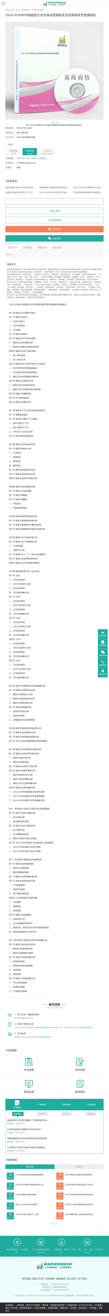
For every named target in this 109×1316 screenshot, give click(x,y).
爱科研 (45, 1305)
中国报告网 (72, 1305)
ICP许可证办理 (85, 1305)
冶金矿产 (42, 1113)
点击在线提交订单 (86, 1027)
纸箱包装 (83, 1308)
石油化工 (67, 1113)
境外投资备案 (26, 1308)
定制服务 (50, 1278)
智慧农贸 (64, 1308)
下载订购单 (54, 210)
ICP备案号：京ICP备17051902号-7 (54, 1284)
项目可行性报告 (33, 1305)
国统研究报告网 (57, 1305)
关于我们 (82, 1278)
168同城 (92, 1308)
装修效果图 (53, 1308)
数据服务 (61, 1278)
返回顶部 (102, 635)
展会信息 (30, 1166)
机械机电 (91, 1113)
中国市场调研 (40, 1308)
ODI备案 (98, 1305)
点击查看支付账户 (45, 1037)
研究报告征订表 (42, 1027)
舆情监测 (79, 1166)
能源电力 (18, 1113)
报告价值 (42, 247)
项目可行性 (38, 1278)
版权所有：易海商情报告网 (54, 1287)
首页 (18, 10)
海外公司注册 (11, 1308)
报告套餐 (57, 247)
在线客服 (102, 645)
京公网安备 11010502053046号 (54, 1290)
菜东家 (73, 1308)
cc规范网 (20, 1305)
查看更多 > (54, 1223)
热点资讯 (71, 1278)
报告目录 (12, 247)
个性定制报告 (54, 220)
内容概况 (27, 247)
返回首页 (102, 674)
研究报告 (26, 10)
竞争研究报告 (38, 10)
